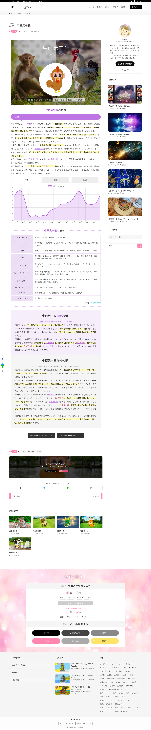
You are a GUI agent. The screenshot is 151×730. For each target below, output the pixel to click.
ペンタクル (115, 667)
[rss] (137, 1)
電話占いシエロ (120, 697)
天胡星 (131, 675)
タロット (129, 664)
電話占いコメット (106, 697)
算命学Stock (96, 303)
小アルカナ (131, 678)
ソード (121, 664)
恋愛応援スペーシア (107, 682)
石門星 (44, 166)
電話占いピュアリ (106, 704)
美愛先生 (120, 686)
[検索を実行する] (139, 246)
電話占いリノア (133, 707)
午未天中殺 (50, 346)
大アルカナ (128, 671)
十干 (110, 671)
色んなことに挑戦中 (125, 64)
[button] (20, 488)
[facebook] (128, 1)
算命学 (39, 451)
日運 (85, 180)
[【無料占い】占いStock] (21, 7)
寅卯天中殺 (26, 124)
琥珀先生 (135, 682)
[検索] (140, 1)
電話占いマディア (106, 707)
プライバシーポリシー (67, 723)
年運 (26, 180)
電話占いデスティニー (125, 700)
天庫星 (116, 675)
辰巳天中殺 (80, 343)
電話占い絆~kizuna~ (121, 711)
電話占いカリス (118, 693)
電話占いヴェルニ (106, 711)
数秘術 (118, 682)
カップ (102, 664)
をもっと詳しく (40, 435)
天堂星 (109, 675)
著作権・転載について (84, 723)
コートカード (111, 664)
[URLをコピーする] (91, 488)
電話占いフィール (120, 704)
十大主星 (103, 671)
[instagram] (134, 1)
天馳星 (102, 678)
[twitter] (131, 1)
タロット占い (104, 667)
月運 (56, 180)
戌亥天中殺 (28, 346)
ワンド (124, 667)
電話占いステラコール (107, 700)
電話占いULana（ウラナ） (117, 689)
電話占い (103, 689)
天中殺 (14, 31)
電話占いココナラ (132, 693)
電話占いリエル (120, 707)
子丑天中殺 (33, 159)
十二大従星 (132, 667)
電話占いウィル (105, 693)
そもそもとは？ (69, 435)
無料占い (135, 7)
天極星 (123, 675)
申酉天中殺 (31, 451)
